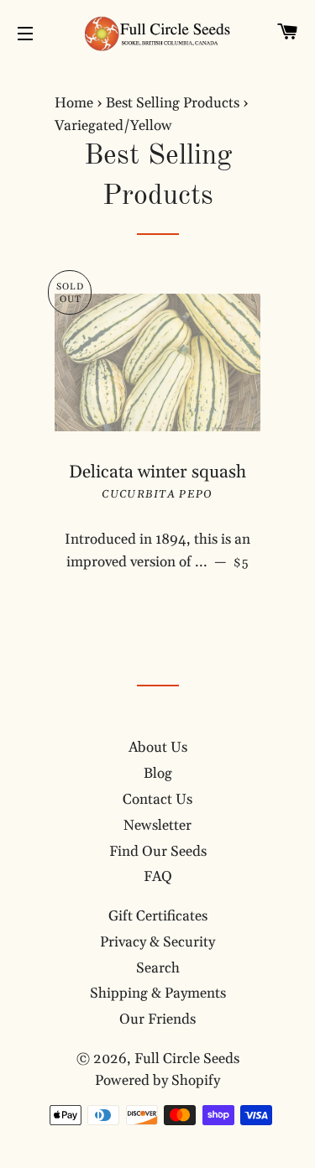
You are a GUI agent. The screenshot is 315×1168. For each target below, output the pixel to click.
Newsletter (157, 825)
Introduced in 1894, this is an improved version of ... (162, 550)
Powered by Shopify (157, 1081)
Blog (158, 773)
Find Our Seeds (158, 851)
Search (158, 968)
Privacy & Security (157, 942)
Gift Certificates (157, 916)
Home (74, 103)
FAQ (158, 877)
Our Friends (157, 1019)
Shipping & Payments (158, 993)
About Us (158, 747)
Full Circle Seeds (186, 1059)
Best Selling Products (172, 103)
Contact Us (157, 799)
